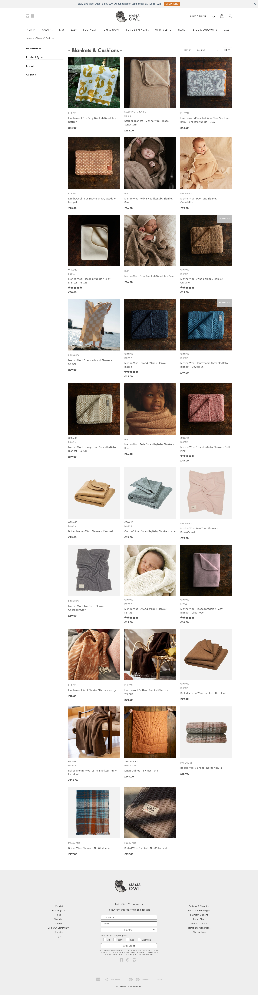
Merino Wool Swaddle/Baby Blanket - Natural (146, 611)
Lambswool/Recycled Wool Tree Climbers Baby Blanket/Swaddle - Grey (204, 120)
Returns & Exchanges (199, 911)
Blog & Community (205, 29)
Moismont (186, 763)
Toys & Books (111, 29)
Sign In (193, 16)
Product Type (34, 57)
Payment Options (199, 915)
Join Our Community (58, 928)
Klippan (72, 113)
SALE (226, 29)
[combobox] (128, 930)
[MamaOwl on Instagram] (27, 17)
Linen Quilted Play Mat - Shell (141, 771)
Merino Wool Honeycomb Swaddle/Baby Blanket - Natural (92, 449)
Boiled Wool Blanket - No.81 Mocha (89, 848)
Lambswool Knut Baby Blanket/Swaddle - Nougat (92, 201)
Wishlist (59, 906)
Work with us (199, 932)
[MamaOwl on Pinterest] (127, 961)
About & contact (199, 924)
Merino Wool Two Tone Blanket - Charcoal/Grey (87, 608)
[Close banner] (255, 4)
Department (33, 48)
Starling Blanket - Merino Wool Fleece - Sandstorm (147, 123)
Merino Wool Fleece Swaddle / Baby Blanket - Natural (89, 281)
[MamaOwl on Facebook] (32, 17)
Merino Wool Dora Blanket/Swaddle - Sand (149, 276)
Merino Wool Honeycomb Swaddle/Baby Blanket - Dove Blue (204, 365)
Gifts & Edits (163, 29)
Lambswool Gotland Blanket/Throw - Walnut (146, 692)
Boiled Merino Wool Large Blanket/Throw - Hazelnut (93, 773)
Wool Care (59, 919)
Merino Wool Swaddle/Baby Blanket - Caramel (202, 281)
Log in (59, 937)
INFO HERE (170, 4)
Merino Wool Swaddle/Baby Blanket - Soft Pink (205, 449)
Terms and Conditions (199, 928)
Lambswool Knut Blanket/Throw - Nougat (93, 690)
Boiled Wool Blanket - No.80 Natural (145, 848)
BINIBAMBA (186, 194)
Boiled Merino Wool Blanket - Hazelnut (203, 693)
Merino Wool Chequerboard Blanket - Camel (90, 362)
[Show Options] (154, 930)
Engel (71, 274)
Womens (47, 29)
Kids (62, 29)
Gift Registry (58, 911)
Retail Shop (199, 919)
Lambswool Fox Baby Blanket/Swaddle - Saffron (92, 120)
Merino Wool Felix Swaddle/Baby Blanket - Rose (149, 446)
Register (202, 16)
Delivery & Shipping (199, 906)
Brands (182, 29)
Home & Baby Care (137, 29)
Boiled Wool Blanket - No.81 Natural (201, 768)
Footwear (89, 29)
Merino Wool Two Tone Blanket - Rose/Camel (199, 530)
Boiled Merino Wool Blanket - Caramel (90, 531)
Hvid (126, 194)
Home (29, 38)
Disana (184, 274)
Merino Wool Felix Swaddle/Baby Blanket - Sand (149, 201)
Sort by (187, 50)
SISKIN (127, 116)
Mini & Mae (130, 766)
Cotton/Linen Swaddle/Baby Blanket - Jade (150, 531)
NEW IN (31, 29)
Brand (30, 66)
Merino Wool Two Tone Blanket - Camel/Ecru (199, 201)
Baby (74, 29)
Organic (31, 74)
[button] (75, 287)
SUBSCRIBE (129, 945)
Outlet (59, 924)
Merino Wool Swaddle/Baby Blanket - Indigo (146, 365)
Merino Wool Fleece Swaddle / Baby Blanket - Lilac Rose (201, 611)
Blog (58, 915)
